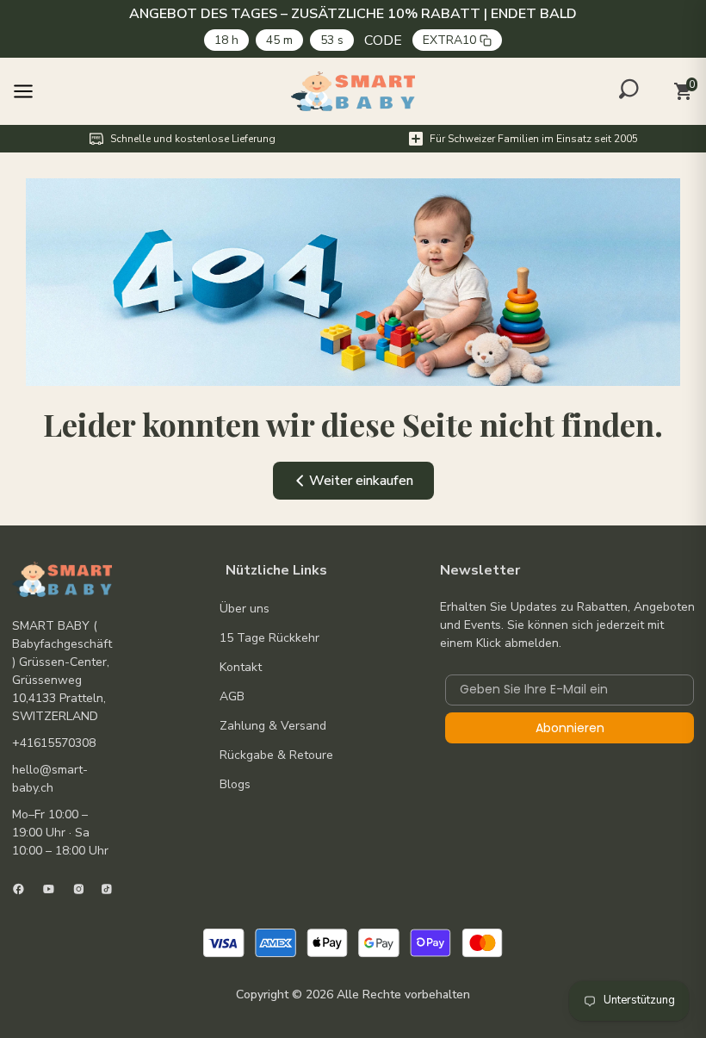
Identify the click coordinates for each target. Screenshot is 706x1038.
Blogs (235, 784)
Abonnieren (570, 728)
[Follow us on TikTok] (107, 889)
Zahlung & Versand (273, 726)
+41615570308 (54, 743)
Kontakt (241, 667)
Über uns (244, 608)
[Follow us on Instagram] (78, 889)
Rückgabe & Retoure (276, 755)
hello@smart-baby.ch (50, 778)
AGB (232, 696)
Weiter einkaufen (361, 480)
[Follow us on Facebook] (18, 889)
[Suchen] (629, 88)
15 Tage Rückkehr (269, 638)
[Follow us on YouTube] (48, 889)
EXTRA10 (449, 40)
